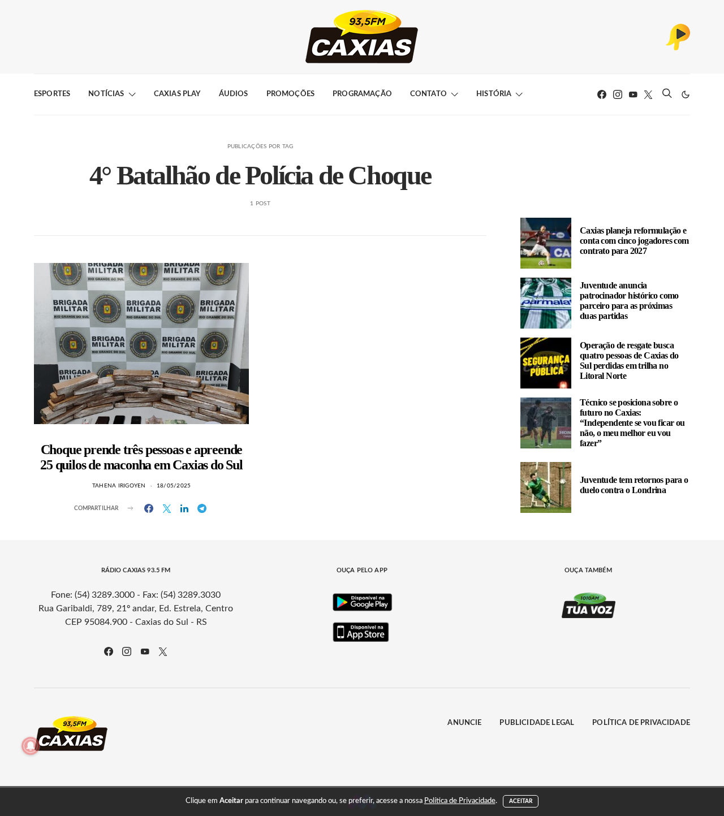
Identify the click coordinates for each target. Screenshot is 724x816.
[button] (685, 94)
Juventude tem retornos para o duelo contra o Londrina (634, 485)
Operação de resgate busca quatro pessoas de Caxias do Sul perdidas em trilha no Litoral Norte (629, 360)
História (493, 94)
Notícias (106, 94)
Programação (362, 94)
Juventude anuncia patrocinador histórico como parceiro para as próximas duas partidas (629, 300)
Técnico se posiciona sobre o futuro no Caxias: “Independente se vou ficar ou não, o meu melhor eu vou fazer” (632, 423)
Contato (428, 94)
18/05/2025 (174, 486)
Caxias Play (177, 94)
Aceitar (521, 801)
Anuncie (464, 723)
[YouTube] (632, 94)
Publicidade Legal (536, 723)
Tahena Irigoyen (119, 486)
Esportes (52, 94)
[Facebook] (601, 94)
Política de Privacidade (641, 723)
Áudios (233, 94)
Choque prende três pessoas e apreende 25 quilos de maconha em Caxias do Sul (141, 457)
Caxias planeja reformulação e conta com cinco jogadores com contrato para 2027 (634, 241)
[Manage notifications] (30, 746)
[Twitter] (648, 94)
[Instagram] (617, 94)
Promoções (290, 94)
